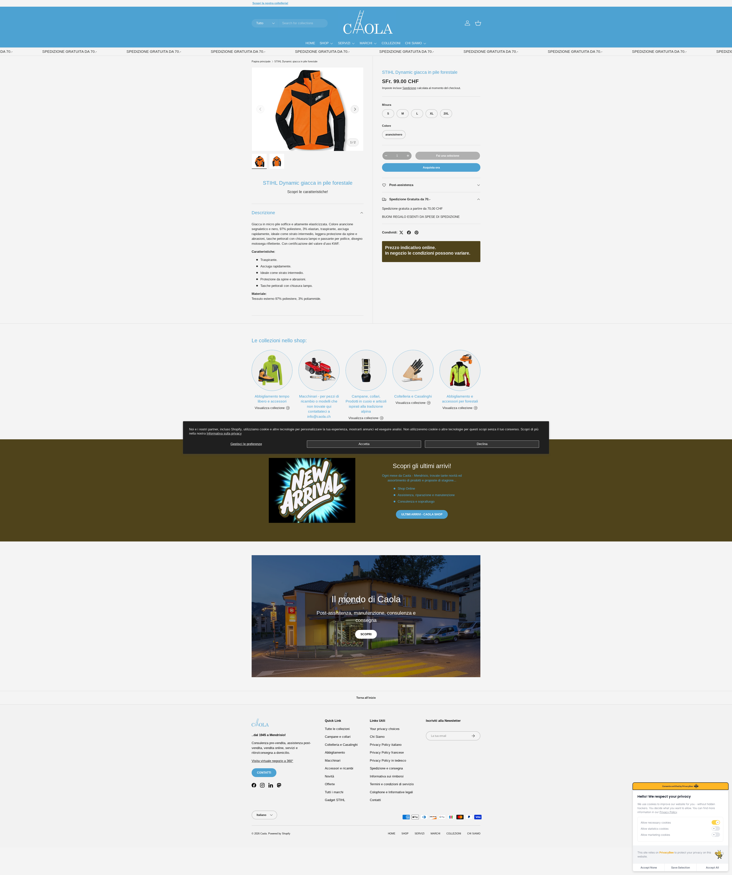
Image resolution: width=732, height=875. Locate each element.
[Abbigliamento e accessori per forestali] (460, 370)
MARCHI (366, 43)
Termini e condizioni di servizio (392, 784)
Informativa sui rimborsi (387, 776)
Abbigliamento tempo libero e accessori (272, 398)
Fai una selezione (447, 155)
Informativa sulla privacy (224, 433)
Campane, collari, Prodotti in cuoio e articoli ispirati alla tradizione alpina (366, 404)
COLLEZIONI (391, 43)
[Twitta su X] (401, 232)
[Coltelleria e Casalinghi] (413, 370)
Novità (329, 776)
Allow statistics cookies (655, 828)
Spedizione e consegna (386, 768)
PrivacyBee (666, 852)
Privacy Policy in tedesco (388, 760)
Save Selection (680, 867)
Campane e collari (338, 737)
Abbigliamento (335, 752)
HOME (310, 43)
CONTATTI (264, 772)
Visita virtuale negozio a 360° (272, 761)
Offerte (330, 784)
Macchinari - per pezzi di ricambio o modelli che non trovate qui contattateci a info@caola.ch (319, 406)
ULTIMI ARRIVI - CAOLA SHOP (421, 514)
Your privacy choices (385, 729)
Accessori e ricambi (339, 768)
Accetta (364, 444)
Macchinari (332, 760)
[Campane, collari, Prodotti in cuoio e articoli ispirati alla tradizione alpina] (366, 370)
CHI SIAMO (413, 43)
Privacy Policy (668, 812)
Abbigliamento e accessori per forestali (460, 398)
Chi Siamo (377, 737)
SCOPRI (366, 634)
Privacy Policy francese (387, 752)
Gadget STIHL (335, 800)
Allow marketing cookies (655, 834)
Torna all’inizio (366, 697)
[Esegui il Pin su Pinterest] (416, 232)
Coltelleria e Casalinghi (413, 396)
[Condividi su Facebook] (409, 232)
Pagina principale (261, 61)
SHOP (324, 43)
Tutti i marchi (334, 792)
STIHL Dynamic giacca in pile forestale (295, 61)
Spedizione (409, 88)
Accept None (648, 867)
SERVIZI (344, 43)
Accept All (712, 867)
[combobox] (290, 23)
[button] (478, 23)
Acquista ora (431, 167)
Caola (263, 833)
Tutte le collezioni (337, 729)
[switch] (716, 822)
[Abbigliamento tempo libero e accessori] (272, 370)
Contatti (375, 800)
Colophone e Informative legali (391, 792)
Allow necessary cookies (656, 822)
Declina (482, 444)
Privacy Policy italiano (385, 745)
